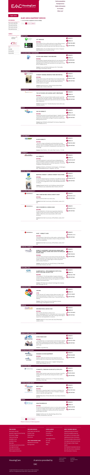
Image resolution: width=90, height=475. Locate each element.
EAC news (48, 440)
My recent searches (13, 23)
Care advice (48, 433)
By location (11, 51)
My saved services (13, 29)
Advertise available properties (71, 433)
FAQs (47, 444)
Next (33, 23)
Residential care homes (33, 442)
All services (30, 437)
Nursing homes (31, 444)
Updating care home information (71, 437)
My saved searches (13, 25)
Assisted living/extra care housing (17, 433)
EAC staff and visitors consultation (72, 449)
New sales (11, 443)
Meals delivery (31, 435)
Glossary (48, 442)
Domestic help (31, 433)
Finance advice (49, 435)
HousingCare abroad (13, 447)
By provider (11, 53)
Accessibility (72, 458)
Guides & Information (60, 6)
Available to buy (13, 441)
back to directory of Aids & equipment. (31, 421)
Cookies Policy (61, 461)
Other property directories (15, 450)
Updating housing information (71, 431)
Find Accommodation (60, 1)
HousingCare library (50, 438)
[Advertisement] (51, 30)
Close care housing (13, 437)
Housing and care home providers (17, 445)
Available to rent (13, 439)
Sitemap (71, 461)
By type (10, 49)
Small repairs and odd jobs (34, 431)
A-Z (9, 47)
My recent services (13, 27)
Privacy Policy (61, 459)
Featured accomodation (14, 449)
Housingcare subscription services (72, 441)
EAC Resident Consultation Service (72, 447)
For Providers (60, 8)
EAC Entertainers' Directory (70, 450)
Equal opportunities (74, 459)
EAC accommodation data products (72, 439)
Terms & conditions (62, 458)
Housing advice (49, 431)
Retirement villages (13, 435)
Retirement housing (13, 431)
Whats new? (60, 11)
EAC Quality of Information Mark (71, 435)
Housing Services (60, 3)
